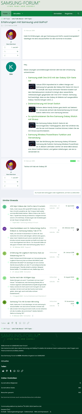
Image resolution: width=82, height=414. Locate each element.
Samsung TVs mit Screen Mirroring (24, 301)
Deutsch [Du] (5, 409)
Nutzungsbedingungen (15, 412)
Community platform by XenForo (21, 406)
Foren (5, 13)
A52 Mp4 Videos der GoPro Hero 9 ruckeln (27, 206)
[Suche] (78, 13)
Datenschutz (28, 412)
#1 (78, 31)
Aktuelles (16, 13)
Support (28, 247)
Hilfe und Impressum (41, 412)
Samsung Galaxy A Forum (29, 223)
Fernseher (27, 272)
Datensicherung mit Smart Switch (44, 103)
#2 (78, 161)
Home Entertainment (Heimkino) (35, 296)
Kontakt (3, 412)
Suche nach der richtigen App (22, 277)
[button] (9, 13)
